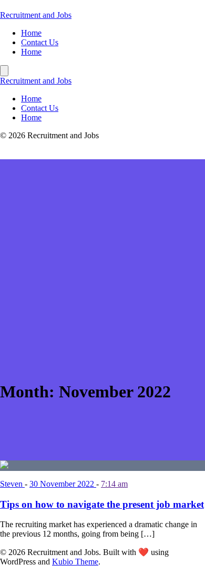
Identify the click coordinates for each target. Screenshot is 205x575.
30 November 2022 (62, 483)
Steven (12, 483)
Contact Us (39, 42)
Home (31, 32)
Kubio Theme (75, 561)
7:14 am (114, 483)
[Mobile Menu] (4, 70)
